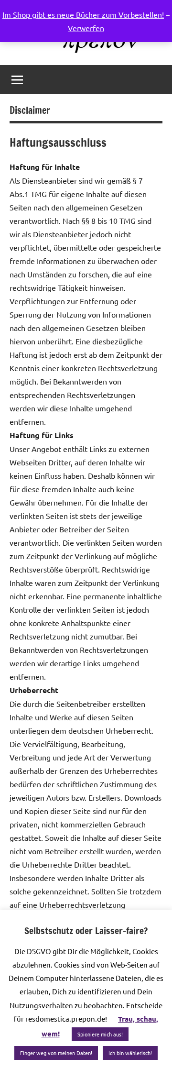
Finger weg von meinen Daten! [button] (56, 1053)
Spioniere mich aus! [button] (100, 1034)
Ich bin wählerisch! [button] (130, 1053)
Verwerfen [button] (86, 28)
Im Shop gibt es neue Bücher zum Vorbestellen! (83, 14)
